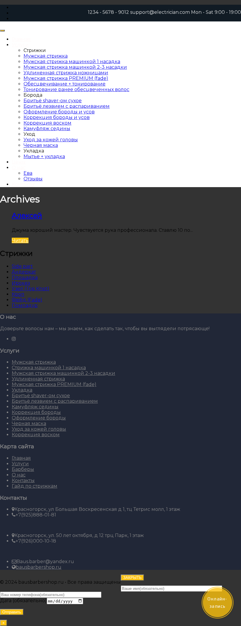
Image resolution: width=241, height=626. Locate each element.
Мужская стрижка (46, 56)
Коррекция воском (47, 123)
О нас (19, 167)
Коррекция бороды (36, 412)
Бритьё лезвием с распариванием (67, 106)
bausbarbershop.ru (38, 567)
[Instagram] (14, 339)
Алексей (27, 215)
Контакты (23, 184)
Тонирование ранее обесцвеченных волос (76, 89)
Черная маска (41, 145)
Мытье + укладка (44, 156)
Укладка (22, 390)
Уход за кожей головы (51, 139)
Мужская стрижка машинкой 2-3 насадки (75, 67)
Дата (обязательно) (23, 601)
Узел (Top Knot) (30, 288)
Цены (19, 162)
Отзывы (33, 179)
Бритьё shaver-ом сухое (53, 100)
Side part (22, 266)
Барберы (23, 469)
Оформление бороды (39, 418)
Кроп (18, 294)
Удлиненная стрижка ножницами (66, 72)
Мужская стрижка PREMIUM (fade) (66, 78)
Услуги (20, 45)
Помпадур (25, 305)
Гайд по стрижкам (34, 486)
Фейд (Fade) (27, 300)
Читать (20, 240)
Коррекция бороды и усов (57, 117)
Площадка (25, 277)
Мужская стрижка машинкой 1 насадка (72, 61)
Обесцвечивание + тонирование (65, 84)
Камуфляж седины (47, 128)
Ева (28, 173)
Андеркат (24, 272)
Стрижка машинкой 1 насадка (49, 367)
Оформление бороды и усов (59, 112)
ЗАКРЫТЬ (132, 577)
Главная (21, 39)
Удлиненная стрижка (38, 379)
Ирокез (21, 283)
